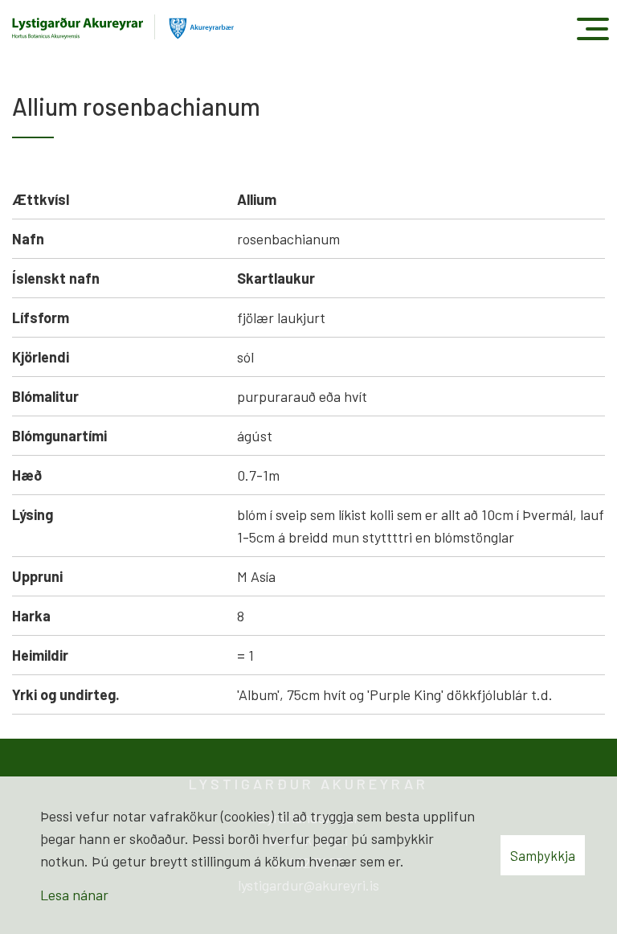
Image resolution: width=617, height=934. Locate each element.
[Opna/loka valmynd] (592, 28)
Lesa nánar (74, 894)
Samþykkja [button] (542, 855)
